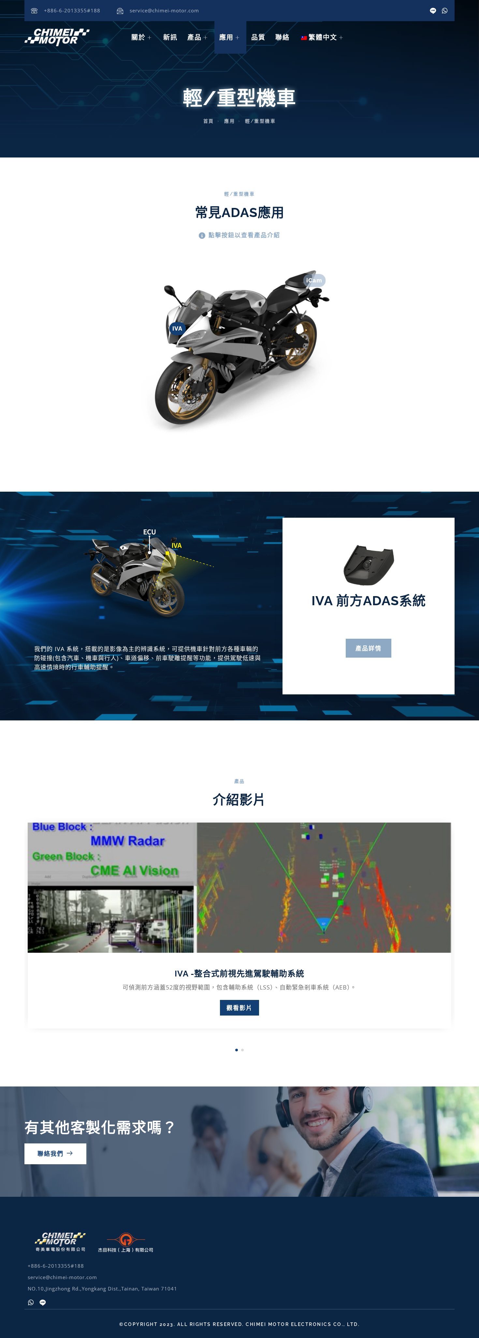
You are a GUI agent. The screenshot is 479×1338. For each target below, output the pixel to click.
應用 (226, 37)
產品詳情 (369, 648)
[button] (365, 674)
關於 (138, 37)
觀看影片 (239, 1008)
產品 (194, 37)
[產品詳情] (368, 588)
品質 (258, 37)
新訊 (170, 37)
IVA (177, 321)
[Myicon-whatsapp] (445, 10)
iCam (314, 273)
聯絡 (282, 37)
